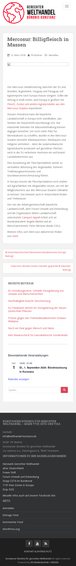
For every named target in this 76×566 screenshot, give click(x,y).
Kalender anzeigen (18, 379)
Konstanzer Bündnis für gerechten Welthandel (28, 558)
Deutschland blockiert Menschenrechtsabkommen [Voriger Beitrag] (35, 254)
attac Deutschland (13, 468)
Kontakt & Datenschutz (38, 551)
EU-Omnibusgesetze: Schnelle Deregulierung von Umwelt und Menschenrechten (36, 292)
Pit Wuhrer (36, 55)
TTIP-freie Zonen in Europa (18, 485)
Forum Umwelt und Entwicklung (21, 476)
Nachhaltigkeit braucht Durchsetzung (29, 301)
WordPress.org (11, 529)
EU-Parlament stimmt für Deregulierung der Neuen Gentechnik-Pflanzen (37, 309)
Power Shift (9, 472)
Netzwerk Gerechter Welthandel (21, 464)
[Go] (64, 390)
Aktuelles (54, 55)
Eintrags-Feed (10, 515)
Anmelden (8, 508)
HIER (15, 236)
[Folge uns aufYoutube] (37, 543)
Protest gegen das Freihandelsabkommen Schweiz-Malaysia (37, 319)
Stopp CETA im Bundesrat (17, 481)
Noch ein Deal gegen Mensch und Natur (31, 328)
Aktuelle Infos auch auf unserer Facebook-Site (29, 495)
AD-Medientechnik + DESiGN (44, 562)
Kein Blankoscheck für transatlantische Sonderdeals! (38, 335)
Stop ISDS (8, 489)
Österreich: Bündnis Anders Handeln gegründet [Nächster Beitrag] (41, 268)
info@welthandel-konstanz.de (19, 436)
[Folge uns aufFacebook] (29, 543)
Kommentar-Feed (13, 522)
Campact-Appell (31, 217)
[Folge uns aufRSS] (45, 543)
